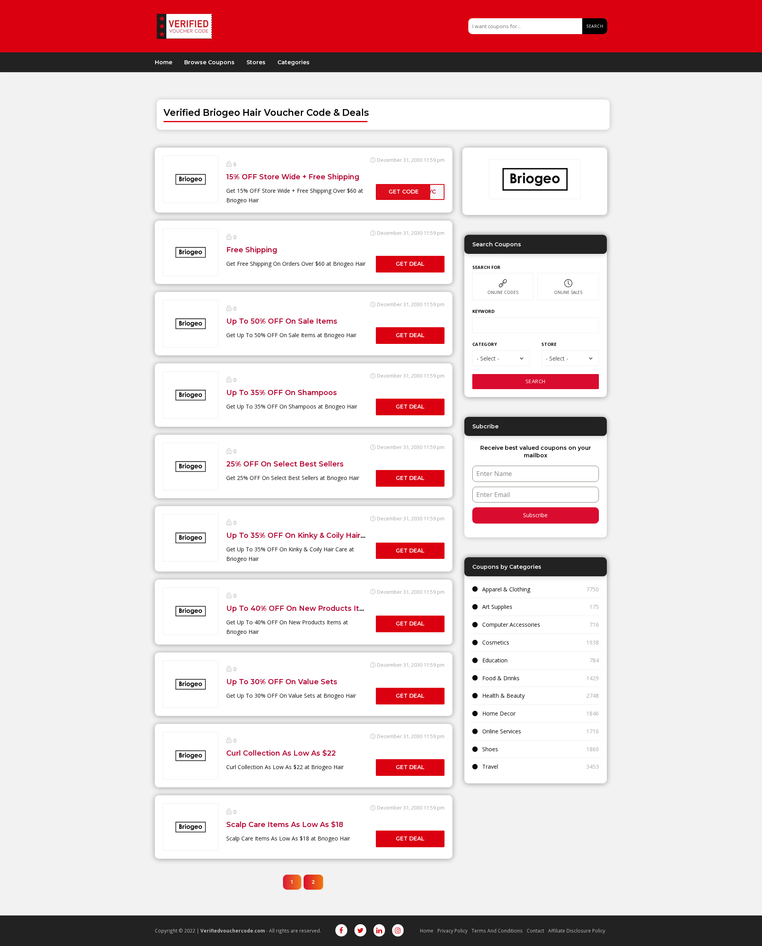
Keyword (483, 311)
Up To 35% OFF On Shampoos (281, 392)
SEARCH (535, 381)
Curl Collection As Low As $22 (281, 753)
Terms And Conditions (497, 930)
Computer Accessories (511, 624)
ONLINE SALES (568, 292)
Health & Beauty (503, 695)
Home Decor (499, 713)
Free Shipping (251, 250)
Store (548, 344)
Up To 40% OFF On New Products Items (300, 608)
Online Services (501, 731)
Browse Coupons (209, 62)
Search (594, 26)
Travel (490, 766)
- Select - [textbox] (488, 358)
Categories (293, 62)
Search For (486, 267)
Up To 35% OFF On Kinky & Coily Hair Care (302, 535)
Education (495, 660)
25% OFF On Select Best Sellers (285, 464)
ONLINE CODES (502, 292)
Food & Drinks (501, 678)
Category (484, 344)
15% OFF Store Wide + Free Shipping (293, 177)
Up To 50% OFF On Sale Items (281, 321)
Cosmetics (495, 642)
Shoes (490, 749)
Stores (256, 62)
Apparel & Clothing (506, 589)
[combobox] (500, 358)
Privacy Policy (452, 930)
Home (163, 62)
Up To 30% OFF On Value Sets (281, 681)
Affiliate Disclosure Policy (576, 930)
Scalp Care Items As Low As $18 (284, 824)
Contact (535, 930)
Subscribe (535, 515)
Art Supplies (497, 606)
